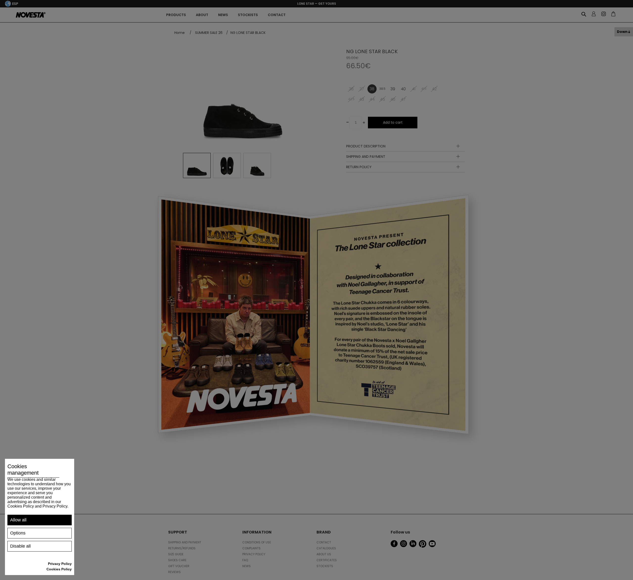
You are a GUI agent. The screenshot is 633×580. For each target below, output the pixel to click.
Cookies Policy (59, 569)
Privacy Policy (60, 564)
